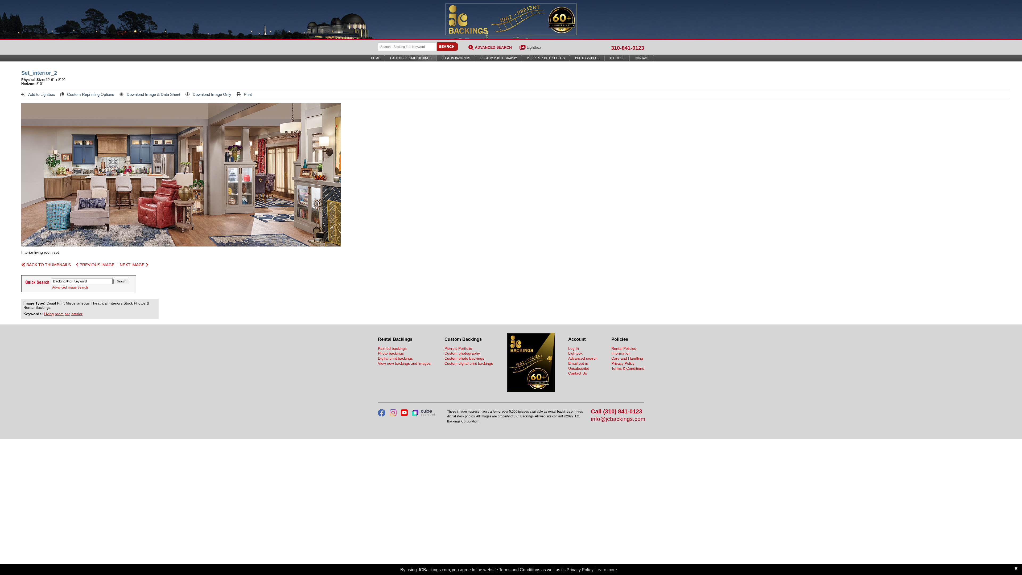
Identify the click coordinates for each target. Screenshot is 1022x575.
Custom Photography (498, 58)
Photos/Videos (587, 58)
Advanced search (582, 358)
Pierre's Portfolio (458, 348)
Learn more (606, 570)
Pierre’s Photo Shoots (546, 58)
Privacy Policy (622, 363)
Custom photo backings (464, 358)
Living (49, 314)
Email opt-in (578, 363)
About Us (616, 58)
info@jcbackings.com (617, 419)
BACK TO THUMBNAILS (48, 264)
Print (247, 94)
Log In (573, 348)
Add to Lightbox (41, 94)
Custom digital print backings (468, 363)
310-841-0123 (627, 48)
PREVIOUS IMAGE (96, 264)
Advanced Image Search (70, 287)
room (59, 314)
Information (620, 353)
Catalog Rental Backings (410, 58)
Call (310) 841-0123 (616, 411)
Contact (642, 58)
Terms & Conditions (627, 368)
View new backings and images (404, 363)
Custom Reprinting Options (90, 94)
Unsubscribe (578, 368)
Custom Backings (456, 58)
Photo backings (391, 353)
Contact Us (577, 373)
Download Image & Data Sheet (153, 94)
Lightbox (534, 47)
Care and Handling (627, 358)
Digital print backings (395, 358)
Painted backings (392, 348)
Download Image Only (211, 94)
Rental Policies (623, 348)
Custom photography (462, 353)
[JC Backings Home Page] (531, 390)
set (67, 314)
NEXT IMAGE (133, 264)
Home (375, 58)
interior (77, 314)
